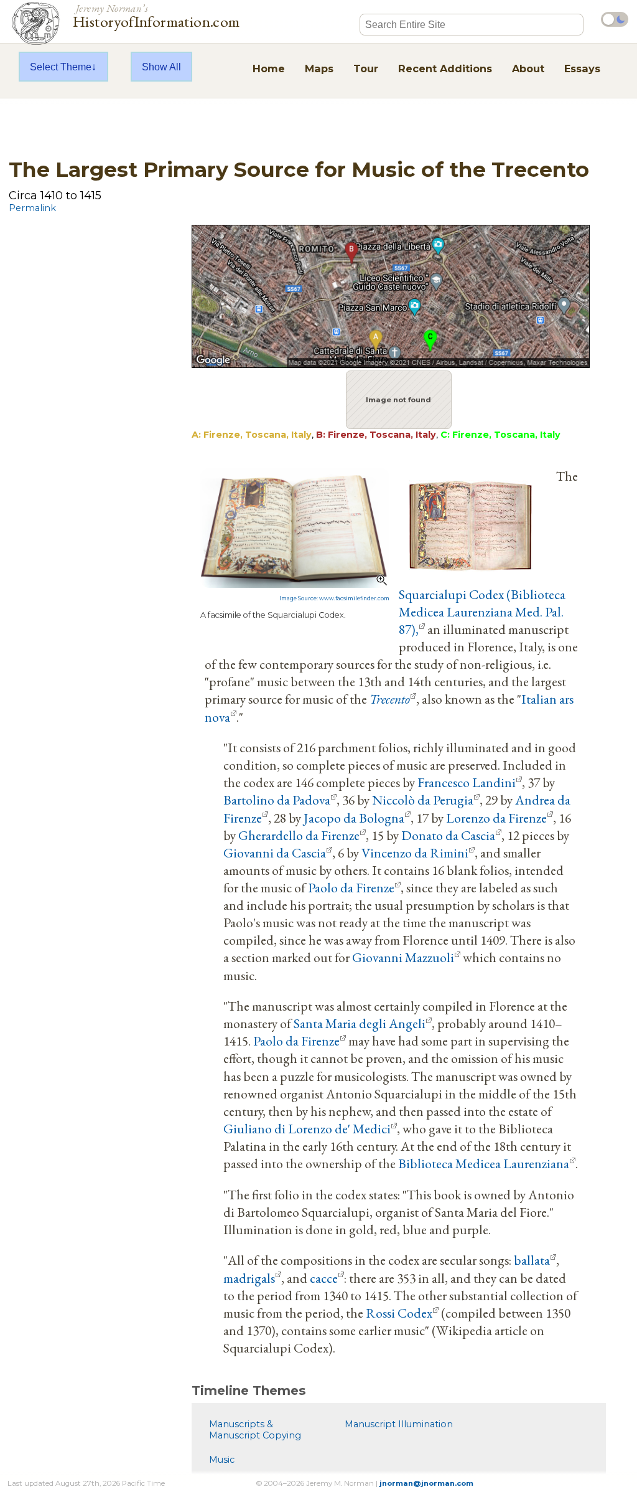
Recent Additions (445, 68)
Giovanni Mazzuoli (403, 957)
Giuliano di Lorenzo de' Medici (307, 1128)
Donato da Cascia (448, 835)
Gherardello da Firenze (299, 835)
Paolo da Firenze (351, 887)
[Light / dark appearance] (614, 19)
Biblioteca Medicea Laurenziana (483, 1163)
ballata (532, 1259)
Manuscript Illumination (399, 1424)
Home (269, 68)
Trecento (390, 698)
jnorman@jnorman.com (426, 1483)
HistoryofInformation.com (156, 15)
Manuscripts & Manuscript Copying (255, 1430)
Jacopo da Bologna (354, 817)
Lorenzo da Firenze (496, 817)
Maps (319, 68)
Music (222, 1459)
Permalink (32, 208)
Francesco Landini (466, 782)
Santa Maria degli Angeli (359, 1023)
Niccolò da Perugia (422, 799)
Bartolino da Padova (276, 799)
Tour (365, 68)
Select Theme (60, 66)
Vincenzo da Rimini (414, 852)
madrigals (249, 1278)
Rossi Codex (399, 1312)
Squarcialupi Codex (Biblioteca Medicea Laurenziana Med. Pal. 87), (482, 611)
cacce (324, 1278)
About (528, 68)
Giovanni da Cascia (274, 852)
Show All (161, 66)
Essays (582, 68)
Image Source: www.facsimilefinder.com (334, 598)
